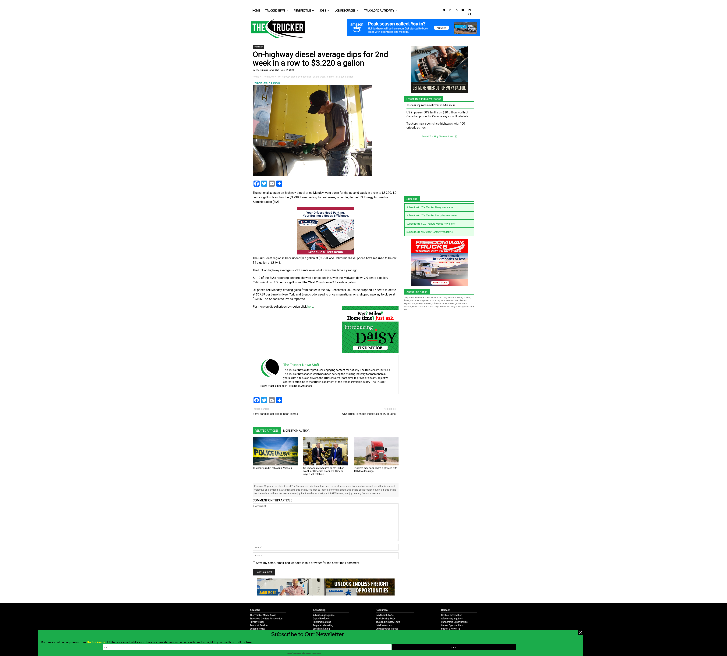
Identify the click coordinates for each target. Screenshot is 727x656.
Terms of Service (259, 625)
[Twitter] (455, 10)
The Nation (258, 47)
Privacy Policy (257, 622)
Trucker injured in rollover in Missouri (273, 468)
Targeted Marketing (323, 625)
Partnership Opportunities (454, 622)
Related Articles (267, 430)
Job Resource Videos (387, 628)
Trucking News (275, 10)
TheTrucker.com (97, 642)
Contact (445, 610)
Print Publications (322, 622)
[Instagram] (449, 10)
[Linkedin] (468, 10)
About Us (255, 610)
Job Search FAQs (385, 615)
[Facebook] (442, 10)
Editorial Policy (257, 628)
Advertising (319, 610)
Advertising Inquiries (324, 615)
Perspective (302, 10)
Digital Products (321, 618)
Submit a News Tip (450, 628)
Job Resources (345, 10)
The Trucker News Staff (267, 70)
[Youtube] (462, 10)
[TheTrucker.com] (276, 28)
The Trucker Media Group (263, 615)
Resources (382, 610)
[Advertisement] (439, 169)
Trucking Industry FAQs (388, 622)
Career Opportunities (452, 625)
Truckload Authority (379, 10)
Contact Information (451, 615)
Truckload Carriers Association (266, 618)
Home (256, 10)
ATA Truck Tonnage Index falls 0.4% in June (369, 414)
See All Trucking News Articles (437, 136)
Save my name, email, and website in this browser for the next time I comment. (308, 563)
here (310, 306)
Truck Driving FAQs (385, 618)
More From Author (296, 430)
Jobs (322, 10)
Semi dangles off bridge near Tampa (275, 414)
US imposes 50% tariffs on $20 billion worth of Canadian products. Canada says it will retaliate (323, 471)
